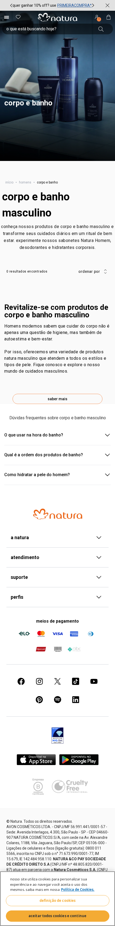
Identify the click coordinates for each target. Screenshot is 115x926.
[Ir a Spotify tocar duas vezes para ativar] (57, 699)
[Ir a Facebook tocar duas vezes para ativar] (21, 681)
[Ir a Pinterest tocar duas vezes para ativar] (39, 699)
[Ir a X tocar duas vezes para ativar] (57, 681)
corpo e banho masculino (36, 204)
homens (25, 182)
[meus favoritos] (18, 17)
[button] (57, 86)
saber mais (57, 399)
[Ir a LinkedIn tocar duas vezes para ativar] (76, 699)
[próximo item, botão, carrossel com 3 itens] (93, 5)
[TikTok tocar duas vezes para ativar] (76, 681)
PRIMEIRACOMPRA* (74, 5)
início (9, 182)
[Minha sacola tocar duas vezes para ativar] (108, 17)
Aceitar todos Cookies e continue (57, 915)
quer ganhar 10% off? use (34, 5)
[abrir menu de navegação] (6, 17)
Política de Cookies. (77, 889)
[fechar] (107, 5)
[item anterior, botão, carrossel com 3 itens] (11, 5)
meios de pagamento (57, 621)
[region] (57, 898)
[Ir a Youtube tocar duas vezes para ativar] (94, 681)
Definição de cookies (58, 900)
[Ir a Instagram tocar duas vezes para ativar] (39, 681)
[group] (52, 5)
